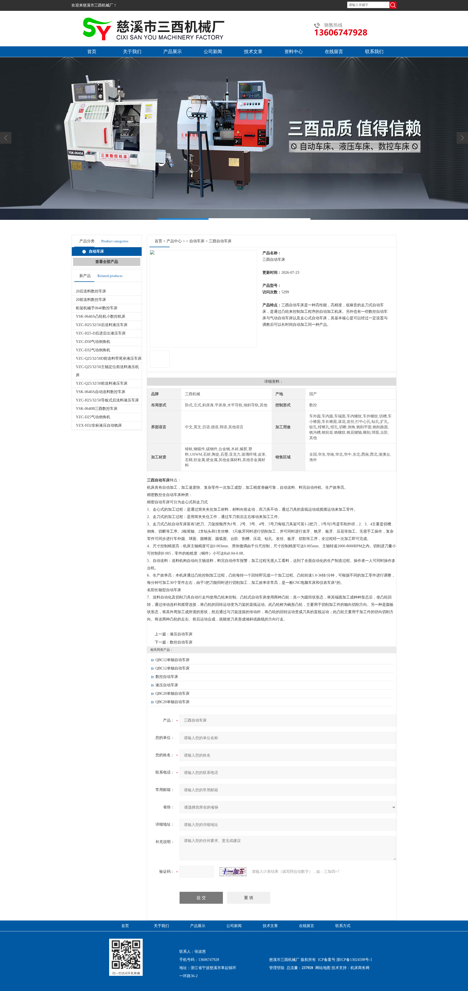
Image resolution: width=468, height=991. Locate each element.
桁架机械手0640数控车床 (97, 308)
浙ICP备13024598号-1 (354, 960)
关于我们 (132, 51)
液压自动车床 (181, 634)
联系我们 (374, 51)
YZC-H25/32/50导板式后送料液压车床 (107, 400)
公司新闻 (213, 51)
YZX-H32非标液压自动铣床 (99, 425)
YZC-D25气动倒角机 (93, 417)
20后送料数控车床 (91, 291)
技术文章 (253, 51)
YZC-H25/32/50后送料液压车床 (102, 325)
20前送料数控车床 (91, 300)
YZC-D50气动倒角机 (93, 342)
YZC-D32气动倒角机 (93, 350)
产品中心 (174, 241)
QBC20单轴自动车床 (172, 693)
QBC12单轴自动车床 (172, 660)
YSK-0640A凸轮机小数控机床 (100, 316)
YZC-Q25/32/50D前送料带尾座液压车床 (109, 358)
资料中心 (293, 51)
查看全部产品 (106, 262)
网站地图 (322, 968)
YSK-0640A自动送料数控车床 (100, 392)
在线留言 (334, 51)
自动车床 (196, 241)
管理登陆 (276, 968)
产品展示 (172, 51)
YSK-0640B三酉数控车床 (97, 409)
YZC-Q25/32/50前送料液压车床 (102, 383)
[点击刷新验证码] (232, 871)
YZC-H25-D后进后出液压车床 (101, 333)
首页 (91, 51)
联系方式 (342, 926)
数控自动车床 (181, 642)
